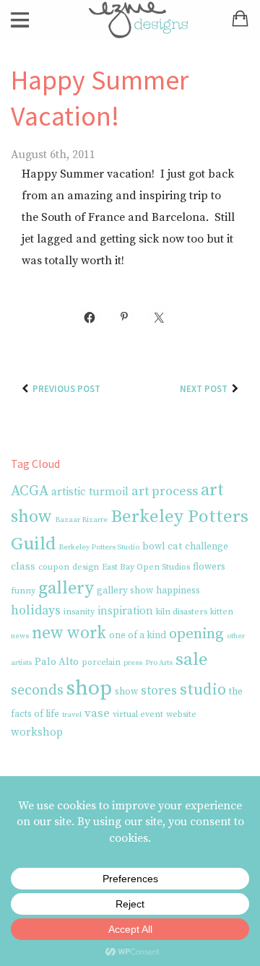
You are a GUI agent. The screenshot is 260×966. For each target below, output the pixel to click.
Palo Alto (57, 662)
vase (97, 713)
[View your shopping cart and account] (242, 24)
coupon (53, 567)
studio (203, 690)
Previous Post (66, 389)
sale (192, 659)
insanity (79, 611)
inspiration (125, 611)
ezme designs (130, 20)
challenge (206, 547)
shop (89, 688)
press (133, 663)
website (181, 714)
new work (69, 633)
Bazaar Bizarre (81, 520)
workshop (37, 732)
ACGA (29, 491)
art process (164, 491)
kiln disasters (181, 611)
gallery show (125, 591)
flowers (209, 567)
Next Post (204, 389)
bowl (153, 547)
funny (23, 591)
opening (196, 634)
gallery (66, 588)
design (85, 567)
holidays (36, 611)
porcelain (101, 662)
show (126, 692)
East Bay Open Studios (146, 567)
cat (175, 546)
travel (72, 715)
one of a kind (137, 636)
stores (159, 691)
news (20, 636)
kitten (221, 611)
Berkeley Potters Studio (98, 547)
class (23, 566)
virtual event (138, 714)
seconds (37, 691)
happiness (178, 591)
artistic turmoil (90, 492)
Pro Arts (159, 663)
